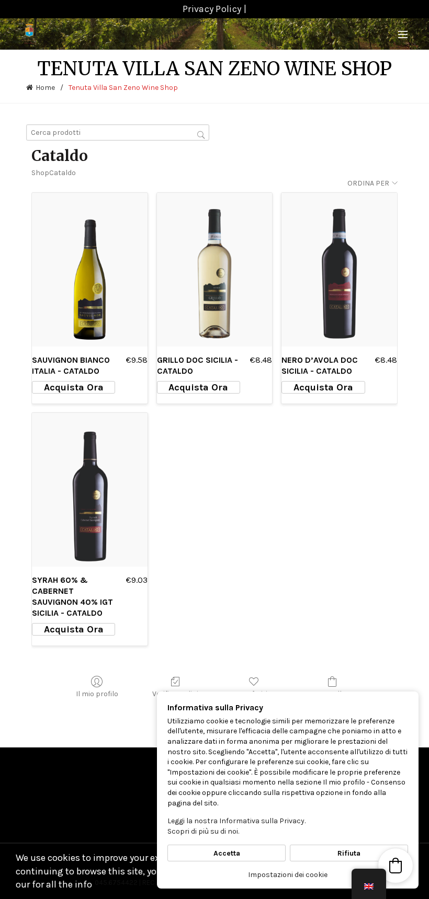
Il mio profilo (97, 693)
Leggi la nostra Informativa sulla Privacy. (236, 820)
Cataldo (62, 172)
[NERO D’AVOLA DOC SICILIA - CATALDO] (339, 270)
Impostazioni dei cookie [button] (288, 874)
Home (45, 87)
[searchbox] (117, 132)
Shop (40, 172)
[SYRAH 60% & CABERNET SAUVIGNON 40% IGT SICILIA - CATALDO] (90, 490)
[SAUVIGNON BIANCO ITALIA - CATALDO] (90, 270)
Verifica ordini (175, 693)
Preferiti (253, 693)
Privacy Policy (212, 9)
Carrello (332, 693)
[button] (395, 865)
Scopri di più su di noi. (203, 831)
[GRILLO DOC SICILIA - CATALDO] (215, 270)
